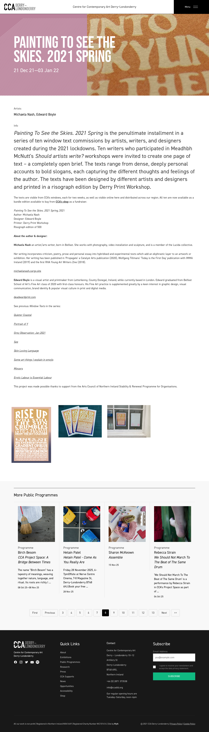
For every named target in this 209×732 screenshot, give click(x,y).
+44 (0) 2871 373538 (117, 681)
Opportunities (67, 686)
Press (63, 671)
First (35, 613)
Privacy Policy (176, 723)
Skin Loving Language (26, 351)
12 (143, 613)
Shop (62, 695)
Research (65, 666)
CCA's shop (62, 202)
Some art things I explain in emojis (33, 360)
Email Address (160, 651)
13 (153, 613)
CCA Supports (67, 676)
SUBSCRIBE (174, 676)
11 (133, 613)
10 (123, 613)
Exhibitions (65, 657)
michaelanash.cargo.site (27, 271)
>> (175, 613)
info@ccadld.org (115, 687)
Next (164, 613)
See (16, 342)
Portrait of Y (21, 324)
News (63, 681)
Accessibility (66, 690)
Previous (50, 613)
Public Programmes (70, 662)
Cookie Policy (189, 723)
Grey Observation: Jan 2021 (29, 333)
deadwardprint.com (25, 297)
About (63, 652)
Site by (113, 723)
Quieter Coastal (23, 315)
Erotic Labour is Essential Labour (33, 377)
